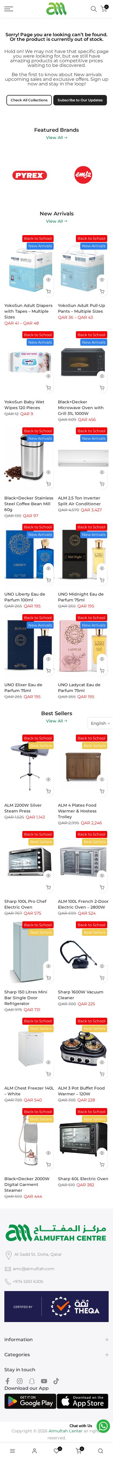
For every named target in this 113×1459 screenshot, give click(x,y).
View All (54, 137)
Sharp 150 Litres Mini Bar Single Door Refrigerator (25, 997)
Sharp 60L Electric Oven (83, 1178)
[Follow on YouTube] (44, 1381)
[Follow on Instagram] (20, 1381)
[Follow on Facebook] (7, 1381)
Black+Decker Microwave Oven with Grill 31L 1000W (81, 407)
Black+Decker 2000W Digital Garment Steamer (27, 1184)
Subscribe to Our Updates (80, 100)
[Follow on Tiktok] (56, 1381)
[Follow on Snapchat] (32, 1381)
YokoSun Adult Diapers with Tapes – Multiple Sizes (28, 311)
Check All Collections (29, 100)
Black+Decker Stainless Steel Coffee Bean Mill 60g (28, 503)
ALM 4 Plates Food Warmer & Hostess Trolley (77, 811)
